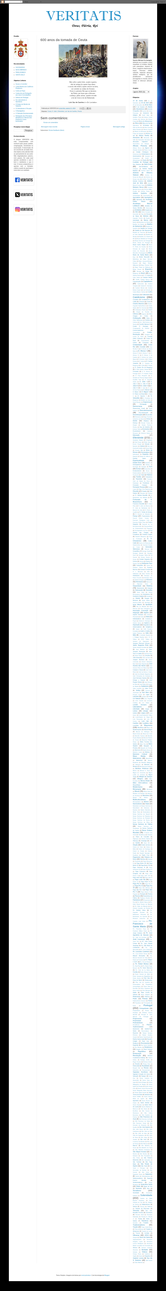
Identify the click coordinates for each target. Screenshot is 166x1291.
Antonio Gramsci (138, 181)
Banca (146, 220)
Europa (138, 469)
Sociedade (136, 1192)
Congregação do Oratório (141, 328)
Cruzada (142, 347)
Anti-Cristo (148, 164)
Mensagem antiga (119, 127)
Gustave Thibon (138, 567)
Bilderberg (136, 259)
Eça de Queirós (145, 427)
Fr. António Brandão (141, 495)
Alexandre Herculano (144, 139)
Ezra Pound (147, 473)
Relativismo (148, 1047)
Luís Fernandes (138, 719)
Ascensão (135, 214)
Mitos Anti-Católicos (140, 783)
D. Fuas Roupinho (141, 375)
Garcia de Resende (144, 543)
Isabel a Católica (145, 631)
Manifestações (137, 729)
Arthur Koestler (146, 212)
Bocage (139, 271)
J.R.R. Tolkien (145, 639)
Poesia (80, 111)
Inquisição (136, 625)
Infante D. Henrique (144, 621)
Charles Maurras (138, 304)
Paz (134, 902)
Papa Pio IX (137, 884)
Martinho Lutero (137, 752)
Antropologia (136, 195)
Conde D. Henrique (140, 326)
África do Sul (146, 123)
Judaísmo (145, 686)
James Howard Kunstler (139, 647)
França (135, 516)
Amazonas (136, 154)
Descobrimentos (146, 410)
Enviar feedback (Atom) (56, 130)
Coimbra (147, 320)
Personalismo (136, 984)
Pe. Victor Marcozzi (146, 968)
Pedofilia (135, 972)
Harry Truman (146, 573)
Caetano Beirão (147, 277)
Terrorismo (149, 1212)
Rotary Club (146, 1064)
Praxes (147, 1010)
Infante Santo (137, 623)
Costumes (146, 342)
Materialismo (137, 758)
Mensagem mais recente (49, 127)
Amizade (147, 156)
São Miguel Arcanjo (139, 1152)
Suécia (135, 1206)
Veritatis (135, 1252)
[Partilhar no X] (85, 108)
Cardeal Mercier (140, 288)
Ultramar (136, 1235)
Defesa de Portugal (22, 97)
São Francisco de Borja (145, 1119)
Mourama (146, 795)
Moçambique (136, 785)
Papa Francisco (140, 871)
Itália (134, 635)
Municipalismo (137, 801)
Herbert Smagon (139, 579)
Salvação (135, 1076)
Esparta (135, 456)
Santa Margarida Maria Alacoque (142, 1090)
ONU (151, 840)
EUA (150, 467)
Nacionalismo (137, 804)
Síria (148, 1188)
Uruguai (135, 1237)
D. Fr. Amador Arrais (146, 373)
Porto (134, 1005)
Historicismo (140, 588)
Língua (147, 709)
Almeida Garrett (137, 150)
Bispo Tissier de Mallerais (142, 267)
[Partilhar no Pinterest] (90, 108)
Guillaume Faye (147, 563)
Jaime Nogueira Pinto (141, 645)
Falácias (149, 475)
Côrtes (135, 342)
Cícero (150, 309)
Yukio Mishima (139, 1262)
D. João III (144, 383)
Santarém (147, 1094)
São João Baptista (144, 1127)
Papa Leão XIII (140, 879)
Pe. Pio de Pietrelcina (146, 962)
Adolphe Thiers (137, 117)
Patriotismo (136, 900)
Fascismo (139, 479)
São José (143, 1139)
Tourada (135, 1222)
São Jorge (144, 1137)
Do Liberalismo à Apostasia (21, 101)
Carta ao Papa (20, 91)
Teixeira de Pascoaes (142, 1208)
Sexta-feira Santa (146, 1184)
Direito (135, 421)
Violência (147, 1254)
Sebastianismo (146, 1176)
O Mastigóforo (20, 111)
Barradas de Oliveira (144, 222)
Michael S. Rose (145, 770)
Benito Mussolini (144, 257)
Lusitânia (146, 723)
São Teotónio (137, 1162)
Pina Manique (146, 990)
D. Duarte (149, 365)
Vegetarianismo (137, 1239)
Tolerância (144, 1221)
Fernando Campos (140, 485)
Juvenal (147, 690)
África (137, 123)
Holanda (149, 588)
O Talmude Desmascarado (24, 113)
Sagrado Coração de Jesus (141, 1074)
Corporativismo (145, 340)
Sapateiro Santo (137, 1174)
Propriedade (137, 1021)
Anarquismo (136, 158)
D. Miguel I (145, 392)
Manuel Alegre (148, 729)
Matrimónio (139, 760)
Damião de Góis (145, 400)
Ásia (142, 214)
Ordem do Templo (138, 851)
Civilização (137, 318)
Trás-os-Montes (139, 1229)
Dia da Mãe (149, 414)
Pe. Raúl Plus (136, 966)
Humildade (149, 596)
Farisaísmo (149, 477)
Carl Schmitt (146, 290)
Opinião (137, 843)
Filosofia (135, 491)
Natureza (146, 808)
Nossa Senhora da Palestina (141, 816)
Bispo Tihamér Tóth (146, 265)
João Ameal (136, 657)
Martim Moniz (146, 750)
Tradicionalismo (139, 1225)
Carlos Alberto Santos (139, 292)
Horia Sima (140, 592)
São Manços (144, 1143)
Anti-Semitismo (143, 166)
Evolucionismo (137, 471)
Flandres (142, 493)
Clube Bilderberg (137, 320)
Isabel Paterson (137, 633)
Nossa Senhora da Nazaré (141, 814)
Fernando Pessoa (139, 487)
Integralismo (146, 625)
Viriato (140, 1256)
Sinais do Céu (148, 1186)
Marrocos (137, 750)
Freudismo (136, 534)
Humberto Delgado (138, 596)
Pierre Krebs (136, 990)
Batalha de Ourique (146, 228)
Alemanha (136, 137)
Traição (135, 1227)
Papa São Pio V (138, 890)
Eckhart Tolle (136, 429)
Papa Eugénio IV (147, 869)
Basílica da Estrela (138, 224)
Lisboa (135, 711)
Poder (135, 999)
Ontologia (144, 840)
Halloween (136, 573)
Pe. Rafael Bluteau (142, 964)
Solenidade (146, 1195)
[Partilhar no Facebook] (88, 108)
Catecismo (145, 294)
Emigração (149, 440)
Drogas (135, 425)
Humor (138, 598)
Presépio (135, 1012)
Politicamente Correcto (139, 1000)
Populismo (138, 1003)
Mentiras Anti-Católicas (146, 766)
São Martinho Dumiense (142, 1149)
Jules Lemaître (137, 688)
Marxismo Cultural (140, 754)
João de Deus (146, 657)
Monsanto (149, 789)
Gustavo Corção (145, 569)
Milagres (140, 779)
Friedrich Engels (147, 534)
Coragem (147, 334)
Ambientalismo (145, 154)
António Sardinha (140, 193)
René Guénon (148, 1049)
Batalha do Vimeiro (144, 236)
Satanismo (148, 1174)
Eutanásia (147, 468)
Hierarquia (139, 582)
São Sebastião (146, 1160)
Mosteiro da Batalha (139, 793)
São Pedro (136, 1158)
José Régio (143, 684)
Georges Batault (138, 553)
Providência (136, 1024)
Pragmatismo (136, 1010)
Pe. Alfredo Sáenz (142, 902)
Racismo (135, 1033)
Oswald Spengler (145, 853)
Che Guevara (143, 308)
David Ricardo (137, 402)
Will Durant (149, 1260)
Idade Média (146, 600)
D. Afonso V (145, 353)
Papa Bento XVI (145, 865)
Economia (145, 429)
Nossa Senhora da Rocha (141, 820)
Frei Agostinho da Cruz (141, 530)
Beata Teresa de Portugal (141, 242)
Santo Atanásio (137, 1104)
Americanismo (137, 156)
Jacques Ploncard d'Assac (141, 643)
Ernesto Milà (139, 450)
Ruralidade (145, 1066)
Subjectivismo (146, 1204)
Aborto (150, 107)
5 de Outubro (140, 107)
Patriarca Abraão (145, 898)
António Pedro (145, 191)
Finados (144, 491)
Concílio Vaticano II (144, 324)
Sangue (143, 1076)
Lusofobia (136, 725)
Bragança (135, 273)
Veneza (135, 1247)
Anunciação (146, 195)
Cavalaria (135, 299)
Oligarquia (136, 838)
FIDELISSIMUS (21, 72)
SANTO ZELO (20, 75)
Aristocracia (149, 208)
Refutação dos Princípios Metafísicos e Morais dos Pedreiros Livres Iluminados (24, 118)
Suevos (142, 1206)
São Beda (144, 1108)
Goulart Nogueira (144, 559)
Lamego (143, 696)
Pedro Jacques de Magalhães (141, 976)
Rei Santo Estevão (146, 1045)
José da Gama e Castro (145, 672)
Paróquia (142, 894)
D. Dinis (142, 365)
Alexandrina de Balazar (141, 143)
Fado (142, 475)
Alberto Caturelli (147, 129)
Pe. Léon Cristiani (145, 949)
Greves (142, 561)
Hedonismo (136, 575)
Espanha (146, 454)
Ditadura (146, 421)
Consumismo (136, 332)
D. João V (144, 386)
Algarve (147, 148)
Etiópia (148, 464)
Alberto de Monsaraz (140, 131)
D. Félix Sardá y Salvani (142, 369)
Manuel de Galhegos (143, 731)
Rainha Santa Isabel (139, 1039)
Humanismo (146, 594)
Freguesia (149, 528)
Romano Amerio (147, 1062)
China (150, 308)
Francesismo (146, 516)
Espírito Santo (139, 458)
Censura (141, 301)
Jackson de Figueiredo (141, 641)
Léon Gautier (139, 700)
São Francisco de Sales (142, 1121)
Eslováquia (136, 454)
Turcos (138, 1233)
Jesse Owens (138, 655)
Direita (148, 419)
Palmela (150, 859)
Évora (147, 471)
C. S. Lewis (147, 275)
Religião (138, 1049)
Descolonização (143, 412)
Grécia (135, 561)
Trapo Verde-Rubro (146, 1227)
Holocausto (139, 590)
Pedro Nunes (137, 978)
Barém (134, 222)
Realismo (135, 1043)
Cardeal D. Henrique (146, 285)
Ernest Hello (148, 448)
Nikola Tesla (136, 812)
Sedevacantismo (138, 1178)
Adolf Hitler (145, 115)
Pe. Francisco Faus (139, 929)
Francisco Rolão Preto (139, 522)
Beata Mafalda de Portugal (144, 238)
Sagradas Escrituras (140, 1072)
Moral (137, 791)
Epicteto (135, 446)
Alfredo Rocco (137, 148)
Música (146, 802)
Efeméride (61, 111)
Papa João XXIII (137, 877)
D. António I (142, 359)
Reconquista (145, 1043)
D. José (143, 388)
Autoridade (136, 220)
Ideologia (147, 602)
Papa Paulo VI (145, 881)
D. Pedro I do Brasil (139, 394)
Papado (135, 894)
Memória (146, 764)
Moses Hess (146, 791)
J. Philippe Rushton (138, 637)
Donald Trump (145, 423)
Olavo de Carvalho (142, 836)
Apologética (148, 197)
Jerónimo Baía (148, 653)
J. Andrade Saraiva (144, 635)
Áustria (148, 218)
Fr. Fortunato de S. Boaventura (142, 499)
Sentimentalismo (137, 1182)
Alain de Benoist (137, 127)
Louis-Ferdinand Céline (145, 715)
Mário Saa (143, 744)
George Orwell (146, 551)
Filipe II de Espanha (144, 489)
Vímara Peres (137, 1254)
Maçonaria (148, 725)
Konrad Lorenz (137, 694)
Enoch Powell (137, 444)
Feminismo (146, 483)
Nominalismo (146, 812)
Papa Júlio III (148, 877)
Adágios (135, 115)
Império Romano (138, 614)
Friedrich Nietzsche (140, 536)
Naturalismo (136, 808)
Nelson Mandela (145, 810)
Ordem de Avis (145, 845)
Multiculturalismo (139, 799)
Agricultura (136, 125)
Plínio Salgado (145, 994)
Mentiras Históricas (142, 768)
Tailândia (149, 1206)
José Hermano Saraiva (140, 678)
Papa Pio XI (139, 886)
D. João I (54, 111)
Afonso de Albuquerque (145, 121)
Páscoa (137, 896)
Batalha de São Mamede (142, 230)
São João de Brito (141, 1133)
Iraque (138, 629)
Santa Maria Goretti (140, 1092)
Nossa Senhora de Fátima (142, 824)
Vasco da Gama (145, 1237)
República (142, 1051)
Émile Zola (147, 442)
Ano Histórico (137, 164)
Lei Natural (136, 698)
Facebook (135, 475)
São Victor (145, 1172)
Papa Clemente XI (139, 867)
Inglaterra (147, 623)
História (149, 586)
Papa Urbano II (145, 892)
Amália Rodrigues (142, 152)
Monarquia (137, 789)
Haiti (148, 571)
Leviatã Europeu (140, 705)
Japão (150, 647)
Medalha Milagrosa (146, 762)
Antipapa (135, 168)
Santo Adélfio (137, 1096)
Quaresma (136, 1029)
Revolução (137, 1055)
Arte (136, 212)
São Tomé (144, 1166)
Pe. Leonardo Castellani (141, 951)
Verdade (144, 1250)
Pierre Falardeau (145, 988)
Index (142, 616)
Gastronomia (136, 545)
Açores (144, 111)
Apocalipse (136, 197)
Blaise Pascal (137, 269)
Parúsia (150, 894)
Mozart (135, 797)
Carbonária (140, 283)
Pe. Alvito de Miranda (141, 906)
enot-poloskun (86, 1275)
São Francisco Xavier (139, 1123)
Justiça (138, 690)
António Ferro (146, 179)
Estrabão (147, 462)
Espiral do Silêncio (145, 456)
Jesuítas (147, 655)
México (135, 770)
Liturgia (145, 711)
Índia (147, 617)
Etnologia (135, 466)
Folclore (150, 493)
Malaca (148, 727)
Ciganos (144, 314)
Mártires (147, 752)
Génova (147, 549)
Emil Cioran (138, 442)
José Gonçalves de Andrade (141, 676)
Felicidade (136, 483)
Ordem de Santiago (144, 849)
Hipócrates (149, 581)
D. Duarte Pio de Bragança (143, 367)
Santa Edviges (142, 1082)
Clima (148, 318)
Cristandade (137, 345)
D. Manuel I (146, 390)
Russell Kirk (136, 1068)
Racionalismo (145, 1031)
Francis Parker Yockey (141, 518)
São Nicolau (143, 1154)
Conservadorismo (138, 330)
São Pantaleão (145, 1155)
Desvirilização (137, 415)
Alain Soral (147, 127)
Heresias (149, 580)
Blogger (106, 1275)
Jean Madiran (140, 649)
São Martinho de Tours (145, 1147)
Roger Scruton (137, 1062)
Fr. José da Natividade (140, 508)
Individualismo (137, 618)
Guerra (148, 561)
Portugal (148, 1005)
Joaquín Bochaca (138, 659)
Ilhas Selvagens (145, 608)
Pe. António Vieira (139, 910)
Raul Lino (145, 1041)
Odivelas (149, 834)
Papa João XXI (145, 875)
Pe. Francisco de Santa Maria (142, 924)
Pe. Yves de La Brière (142, 970)
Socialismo (137, 1190)
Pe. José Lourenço (142, 938)
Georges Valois (143, 555)
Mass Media (139, 756)
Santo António (144, 1102)
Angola (145, 160)
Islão (147, 633)
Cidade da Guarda (142, 312)
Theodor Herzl (139, 1214)
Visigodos (147, 1256)
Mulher (146, 797)
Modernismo (137, 787)
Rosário (137, 1064)
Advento (143, 119)
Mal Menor (141, 727)
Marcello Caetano (140, 735)
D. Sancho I (142, 396)
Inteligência (149, 627)
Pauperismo (147, 900)
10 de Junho (138, 101)
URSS (147, 1235)
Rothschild (136, 1066)
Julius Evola (148, 688)
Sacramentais (146, 1070)
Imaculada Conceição (140, 610)
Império (146, 613)
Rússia (146, 1068)
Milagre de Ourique (145, 776)
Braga (147, 271)
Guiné (148, 565)
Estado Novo (137, 463)
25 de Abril (145, 103)
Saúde (137, 1176)
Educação (136, 435)
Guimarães (139, 565)
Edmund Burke (145, 433)
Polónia (150, 1000)
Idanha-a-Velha (137, 602)
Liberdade (136, 709)
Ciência (135, 314)
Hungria (147, 598)
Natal (147, 804)
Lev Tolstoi (145, 702)
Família (138, 477)
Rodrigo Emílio (145, 1059)
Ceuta (49, 111)
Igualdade (149, 604)
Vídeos (144, 1252)
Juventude (136, 692)
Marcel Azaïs (136, 733)
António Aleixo (145, 170)
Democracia (137, 406)
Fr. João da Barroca (144, 506)
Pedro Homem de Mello (142, 974)
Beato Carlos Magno (139, 244)
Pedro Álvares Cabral (146, 972)
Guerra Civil (136, 563)
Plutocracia (136, 996)
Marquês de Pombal (146, 748)
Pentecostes (148, 980)
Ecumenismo (136, 431)
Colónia (135, 322)
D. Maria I (136, 392)
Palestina (142, 859)
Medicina (137, 764)
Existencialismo (137, 473)
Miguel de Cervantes (139, 772)
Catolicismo (139, 297)
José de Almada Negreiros (142, 674)
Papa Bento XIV (141, 863)
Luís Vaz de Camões (71, 111)
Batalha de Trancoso (139, 232)
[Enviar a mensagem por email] (81, 108)
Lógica (143, 713)
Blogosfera (148, 269)
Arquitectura (148, 210)
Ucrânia (146, 1233)
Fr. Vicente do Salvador (142, 514)
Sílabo (138, 1186)
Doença (135, 423)
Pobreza (147, 996)
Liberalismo (137, 707)
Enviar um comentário (51, 122)
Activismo (146, 113)
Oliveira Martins (145, 838)
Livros (135, 713)
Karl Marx (145, 692)
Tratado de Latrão (147, 1231)
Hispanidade (137, 586)
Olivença (135, 840)
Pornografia (147, 1003)
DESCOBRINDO (21, 70)
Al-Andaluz (146, 125)
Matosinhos (149, 758)
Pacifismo (135, 855)
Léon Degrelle (148, 698)
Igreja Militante (137, 604)
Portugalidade (144, 1008)
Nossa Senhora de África (141, 822)
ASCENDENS (20, 67)
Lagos (147, 694)
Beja (134, 257)
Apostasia (139, 199)
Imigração (136, 613)
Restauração (137, 1053)
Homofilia (149, 590)
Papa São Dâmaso (144, 887)
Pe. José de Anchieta (139, 937)
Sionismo (139, 1188)
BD (134, 238)
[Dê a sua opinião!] (83, 108)
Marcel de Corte (147, 733)
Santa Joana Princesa (144, 1088)
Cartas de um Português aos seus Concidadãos (24, 94)
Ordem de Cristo (138, 847)
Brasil (143, 273)
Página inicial (85, 127)
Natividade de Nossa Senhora (141, 806)
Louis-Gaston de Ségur (142, 717)
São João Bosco (138, 1129)
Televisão (136, 1210)
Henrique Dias (148, 577)
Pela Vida (147, 978)
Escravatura (145, 452)
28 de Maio (148, 105)
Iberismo (135, 600)
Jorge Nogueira (142, 663)
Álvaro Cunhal (148, 150)
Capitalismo (147, 281)
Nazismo (135, 810)
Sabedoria (136, 1070)
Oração (135, 845)
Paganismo (136, 857)
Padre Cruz (145, 855)
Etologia (143, 466)
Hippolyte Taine (142, 584)
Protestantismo (138, 1023)
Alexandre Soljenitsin (140, 141)
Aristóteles (138, 210)
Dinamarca (138, 417)
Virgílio (135, 1256)
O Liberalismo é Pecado (23, 108)
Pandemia (138, 861)
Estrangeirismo (137, 464)
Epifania (142, 446)
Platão (134, 992)
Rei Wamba (138, 1047)
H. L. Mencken (138, 571)
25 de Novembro (137, 105)
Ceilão (134, 301)
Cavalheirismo (145, 299)
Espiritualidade (138, 460)
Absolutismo (140, 109)
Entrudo (147, 444)
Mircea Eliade (145, 781)
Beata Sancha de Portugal (142, 240)
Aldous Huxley (144, 135)
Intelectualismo (137, 627)
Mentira (135, 766)
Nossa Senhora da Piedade (141, 818)
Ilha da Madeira (141, 606)
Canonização (137, 281)
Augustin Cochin (138, 218)
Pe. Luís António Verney (140, 953)
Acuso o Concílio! (21, 84)
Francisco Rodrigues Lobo (141, 520)
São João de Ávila (146, 1131)
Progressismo (137, 1018)
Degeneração (147, 402)
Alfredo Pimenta (140, 146)
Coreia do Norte (138, 336)
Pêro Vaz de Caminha (142, 982)
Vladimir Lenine (138, 1258)
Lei (149, 696)
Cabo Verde (136, 277)
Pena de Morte (137, 980)
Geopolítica (136, 551)
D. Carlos (141, 361)
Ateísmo (145, 216)
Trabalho (145, 1222)
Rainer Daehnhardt (144, 1037)
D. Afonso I (142, 351)
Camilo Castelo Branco (143, 279)
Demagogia (143, 404)
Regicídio (135, 1045)
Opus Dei (147, 843)
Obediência (142, 834)
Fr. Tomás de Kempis (145, 512)
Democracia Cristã (139, 408)
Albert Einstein (137, 129)
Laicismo (136, 696)
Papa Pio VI (148, 883)
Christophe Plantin (140, 309)
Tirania (140, 1218)
